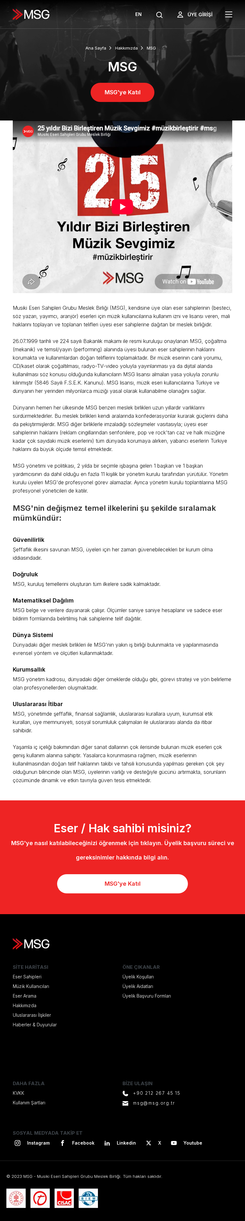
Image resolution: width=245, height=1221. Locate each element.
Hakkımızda (126, 48)
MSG (151, 48)
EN (138, 14)
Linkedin (126, 1143)
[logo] (31, 14)
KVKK (18, 1093)
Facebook (83, 1143)
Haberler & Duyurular (35, 1024)
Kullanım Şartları (29, 1102)
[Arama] (159, 15)
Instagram (38, 1143)
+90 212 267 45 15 (157, 1093)
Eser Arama (24, 996)
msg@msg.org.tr (154, 1103)
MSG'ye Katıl (123, 92)
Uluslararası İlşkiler (32, 1015)
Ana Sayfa (95, 48)
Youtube (192, 1143)
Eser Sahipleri (27, 976)
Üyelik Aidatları (137, 986)
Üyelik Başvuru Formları (146, 996)
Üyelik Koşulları (138, 976)
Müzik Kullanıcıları (31, 986)
